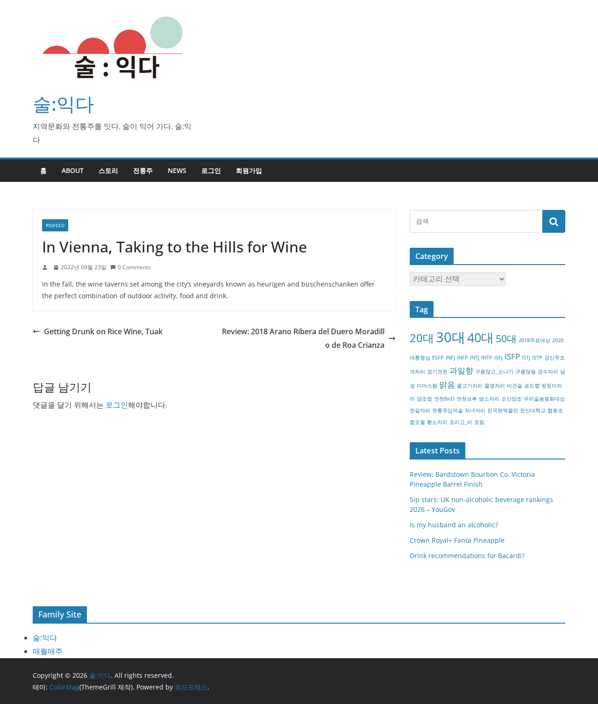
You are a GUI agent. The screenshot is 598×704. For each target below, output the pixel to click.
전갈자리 (420, 410)
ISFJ (498, 357)
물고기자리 (470, 385)
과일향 (461, 370)
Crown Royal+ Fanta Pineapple (457, 540)
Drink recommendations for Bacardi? (467, 555)
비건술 (514, 385)
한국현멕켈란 (502, 410)
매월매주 (48, 651)
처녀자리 (475, 410)
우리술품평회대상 (544, 398)
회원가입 (249, 170)
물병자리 (494, 385)
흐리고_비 (460, 422)
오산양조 (511, 398)
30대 (450, 337)
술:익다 (63, 103)
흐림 (479, 422)
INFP (462, 357)
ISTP (537, 357)
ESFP (438, 357)
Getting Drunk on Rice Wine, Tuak (103, 331)
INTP (486, 357)
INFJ (450, 357)
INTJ (474, 357)
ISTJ (526, 357)
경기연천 (437, 371)
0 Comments (134, 267)
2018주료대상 (534, 340)
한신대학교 (533, 410)
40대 (480, 337)
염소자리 (489, 398)
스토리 (108, 170)
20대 (422, 337)
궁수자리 (548, 371)
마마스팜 (427, 385)
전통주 (143, 170)
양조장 (424, 398)
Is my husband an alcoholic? (454, 524)
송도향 (532, 385)
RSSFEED (55, 225)
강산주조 (554, 357)
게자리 (417, 371)
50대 (506, 338)
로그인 (211, 170)
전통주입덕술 (447, 410)
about (73, 170)
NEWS (177, 170)
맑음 (447, 384)
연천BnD (444, 398)
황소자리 (437, 422)
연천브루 (466, 398)
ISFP (512, 356)
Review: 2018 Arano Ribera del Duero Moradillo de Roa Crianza (303, 338)
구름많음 (525, 371)
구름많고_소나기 (494, 371)
